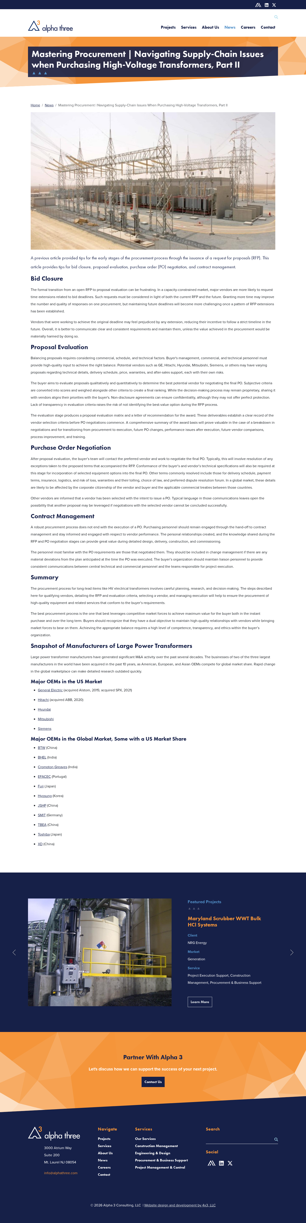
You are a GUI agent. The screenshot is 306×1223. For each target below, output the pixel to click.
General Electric (50, 690)
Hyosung (45, 795)
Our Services (145, 1139)
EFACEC (44, 776)
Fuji (41, 786)
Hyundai (44, 709)
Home (35, 105)
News (229, 27)
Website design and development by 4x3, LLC (180, 1205)
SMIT (42, 814)
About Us (210, 27)
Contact (268, 27)
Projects (168, 27)
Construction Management (156, 1146)
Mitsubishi (46, 718)
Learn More (201, 1001)
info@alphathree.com (61, 1172)
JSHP (42, 805)
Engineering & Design (152, 1153)
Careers (248, 27)
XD (40, 843)
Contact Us (153, 1082)
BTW (41, 747)
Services (188, 27)
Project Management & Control (160, 1167)
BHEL (42, 757)
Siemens (44, 728)
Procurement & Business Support (161, 1160)
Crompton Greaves (52, 766)
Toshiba (44, 834)
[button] (14, 952)
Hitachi (43, 699)
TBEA (42, 824)
